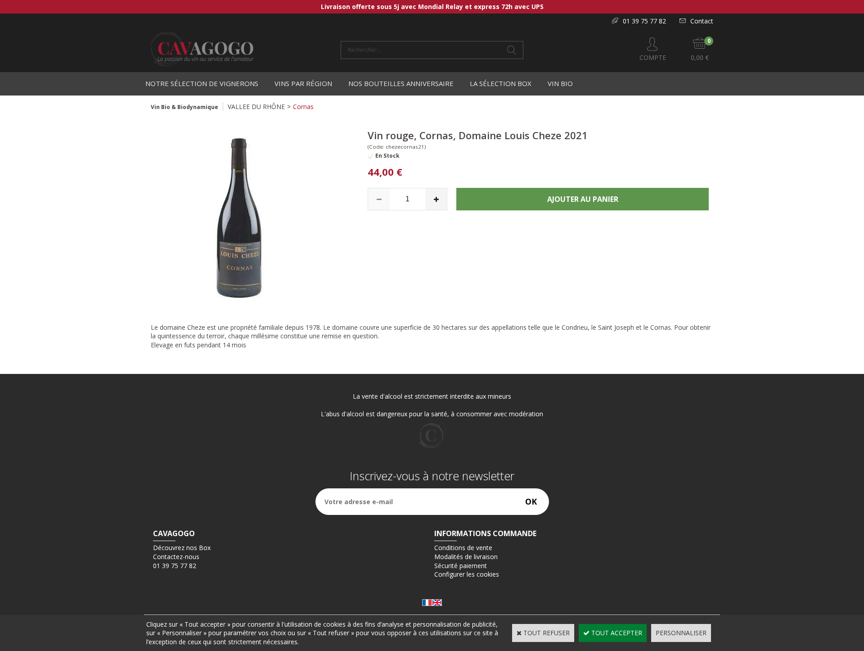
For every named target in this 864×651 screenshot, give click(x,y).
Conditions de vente (463, 547)
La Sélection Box (500, 83)
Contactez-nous (176, 556)
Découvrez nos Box (182, 547)
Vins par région (303, 83)
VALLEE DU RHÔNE (256, 106)
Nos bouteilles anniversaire (401, 83)
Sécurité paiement (460, 565)
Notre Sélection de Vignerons (201, 83)
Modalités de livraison (466, 556)
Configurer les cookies (466, 574)
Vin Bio (560, 83)
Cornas (303, 106)
